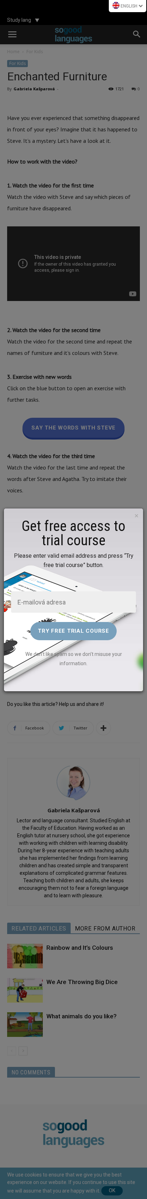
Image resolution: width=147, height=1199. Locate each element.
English (129, 6)
